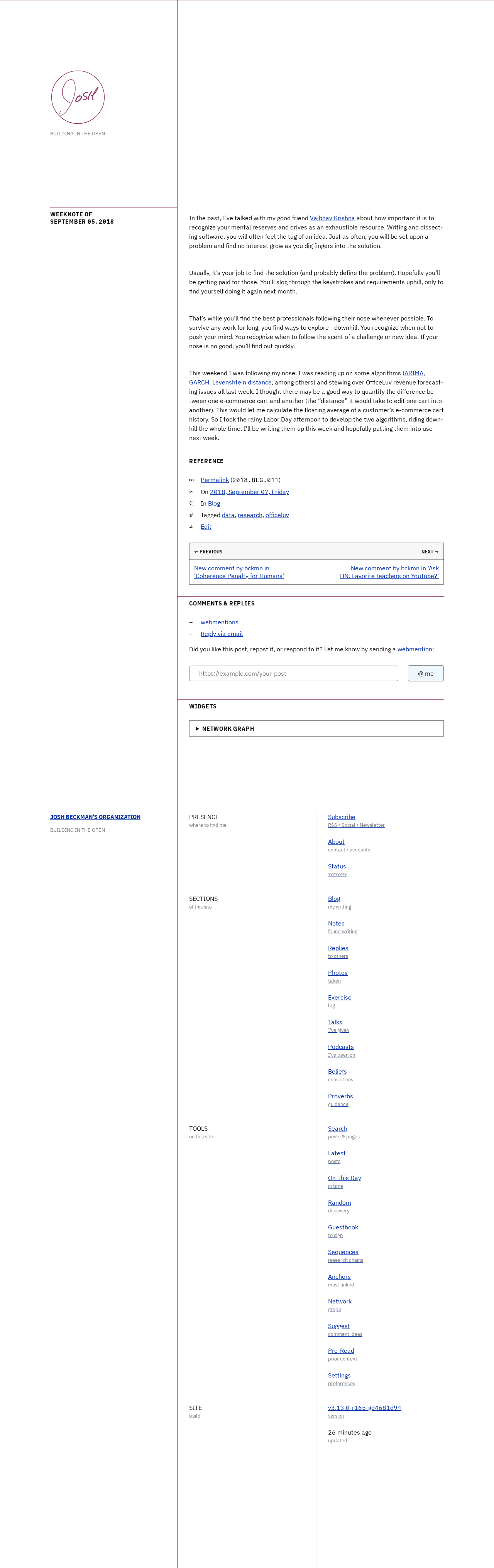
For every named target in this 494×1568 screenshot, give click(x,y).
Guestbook (343, 1227)
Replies (338, 948)
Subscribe (341, 817)
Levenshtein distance (242, 382)
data (228, 515)
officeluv (277, 515)
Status (337, 866)
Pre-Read (341, 1350)
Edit (206, 526)
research (250, 515)
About (336, 841)
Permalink (215, 480)
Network (340, 1301)
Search (337, 1128)
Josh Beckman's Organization (95, 817)
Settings (339, 1375)
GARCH (199, 382)
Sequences (343, 1252)
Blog (214, 503)
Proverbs (340, 1096)
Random (339, 1202)
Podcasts (341, 1046)
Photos (338, 972)
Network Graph (228, 728)
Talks (335, 1022)
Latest (337, 1153)
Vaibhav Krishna (332, 218)
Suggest (339, 1326)
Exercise (340, 997)
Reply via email (222, 633)
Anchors (339, 1276)
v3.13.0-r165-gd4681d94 (364, 1407)
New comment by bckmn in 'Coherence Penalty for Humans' (239, 571)
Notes (336, 923)
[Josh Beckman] (78, 97)
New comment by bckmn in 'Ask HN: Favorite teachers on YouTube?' (389, 571)
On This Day (344, 1178)
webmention (415, 649)
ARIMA (413, 373)
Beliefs (337, 1071)
